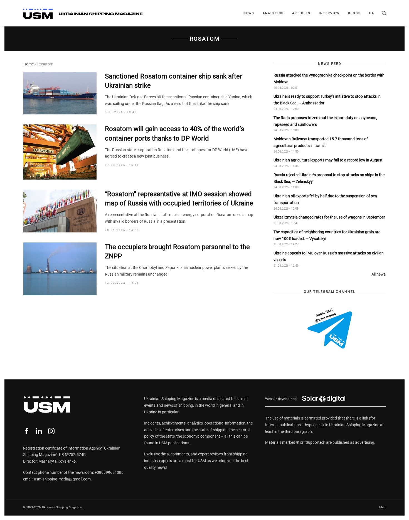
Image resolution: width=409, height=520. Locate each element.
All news (378, 274)
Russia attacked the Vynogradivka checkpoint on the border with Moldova (329, 78)
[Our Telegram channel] (330, 328)
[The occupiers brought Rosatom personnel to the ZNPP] (60, 268)
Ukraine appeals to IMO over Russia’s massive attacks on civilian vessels (329, 256)
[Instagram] (51, 431)
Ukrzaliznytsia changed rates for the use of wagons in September (329, 217)
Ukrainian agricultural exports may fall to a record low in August (328, 160)
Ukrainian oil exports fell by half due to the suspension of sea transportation (325, 199)
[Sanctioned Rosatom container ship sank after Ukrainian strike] (60, 93)
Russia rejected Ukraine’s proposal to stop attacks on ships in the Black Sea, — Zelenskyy (329, 178)
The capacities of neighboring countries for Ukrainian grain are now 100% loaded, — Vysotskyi (327, 235)
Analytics (273, 13)
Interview (329, 13)
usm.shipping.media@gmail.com (62, 479)
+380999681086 (109, 472)
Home (28, 64)
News (248, 13)
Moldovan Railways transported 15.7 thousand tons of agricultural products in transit (321, 142)
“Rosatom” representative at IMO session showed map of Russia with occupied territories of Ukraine (179, 198)
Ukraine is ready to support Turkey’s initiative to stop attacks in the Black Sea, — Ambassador (327, 99)
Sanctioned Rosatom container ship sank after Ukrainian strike (173, 81)
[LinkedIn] (39, 431)
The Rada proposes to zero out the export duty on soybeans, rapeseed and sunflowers (325, 121)
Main (382, 507)
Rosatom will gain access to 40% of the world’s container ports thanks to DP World (174, 133)
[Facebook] (26, 431)
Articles (301, 13)
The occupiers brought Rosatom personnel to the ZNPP (177, 251)
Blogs (354, 13)
